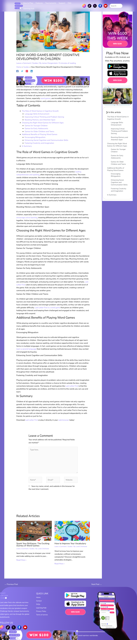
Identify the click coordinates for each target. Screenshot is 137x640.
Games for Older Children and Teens (39, 131)
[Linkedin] (32, 71)
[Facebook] (17, 71)
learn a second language (26, 349)
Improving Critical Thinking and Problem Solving (44, 117)
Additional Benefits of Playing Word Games (39, 134)
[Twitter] (22, 71)
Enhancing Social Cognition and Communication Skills (46, 140)
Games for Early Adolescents (36, 128)
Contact (39, 601)
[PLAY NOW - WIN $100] (53, 80)
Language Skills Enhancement (37, 114)
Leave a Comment (23, 63)
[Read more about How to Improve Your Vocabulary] (72, 530)
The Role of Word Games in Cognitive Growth (40, 111)
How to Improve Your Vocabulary (70, 543)
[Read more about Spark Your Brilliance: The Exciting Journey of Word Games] (34, 530)
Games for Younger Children (36, 125)
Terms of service (42, 615)
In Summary (27, 146)
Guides (35, 63)
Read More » (21, 560)
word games (46, 98)
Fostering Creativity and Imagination (39, 143)
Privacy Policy (41, 611)
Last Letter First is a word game (47, 307)
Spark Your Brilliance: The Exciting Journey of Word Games (32, 544)
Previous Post (11, 584)
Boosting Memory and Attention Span (40, 120)
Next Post (96, 584)
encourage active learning (26, 217)
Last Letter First (72, 386)
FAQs (38, 604)
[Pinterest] (27, 71)
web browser (63, 420)
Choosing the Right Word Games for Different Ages (43, 122)
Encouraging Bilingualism (35, 137)
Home (38, 597)
